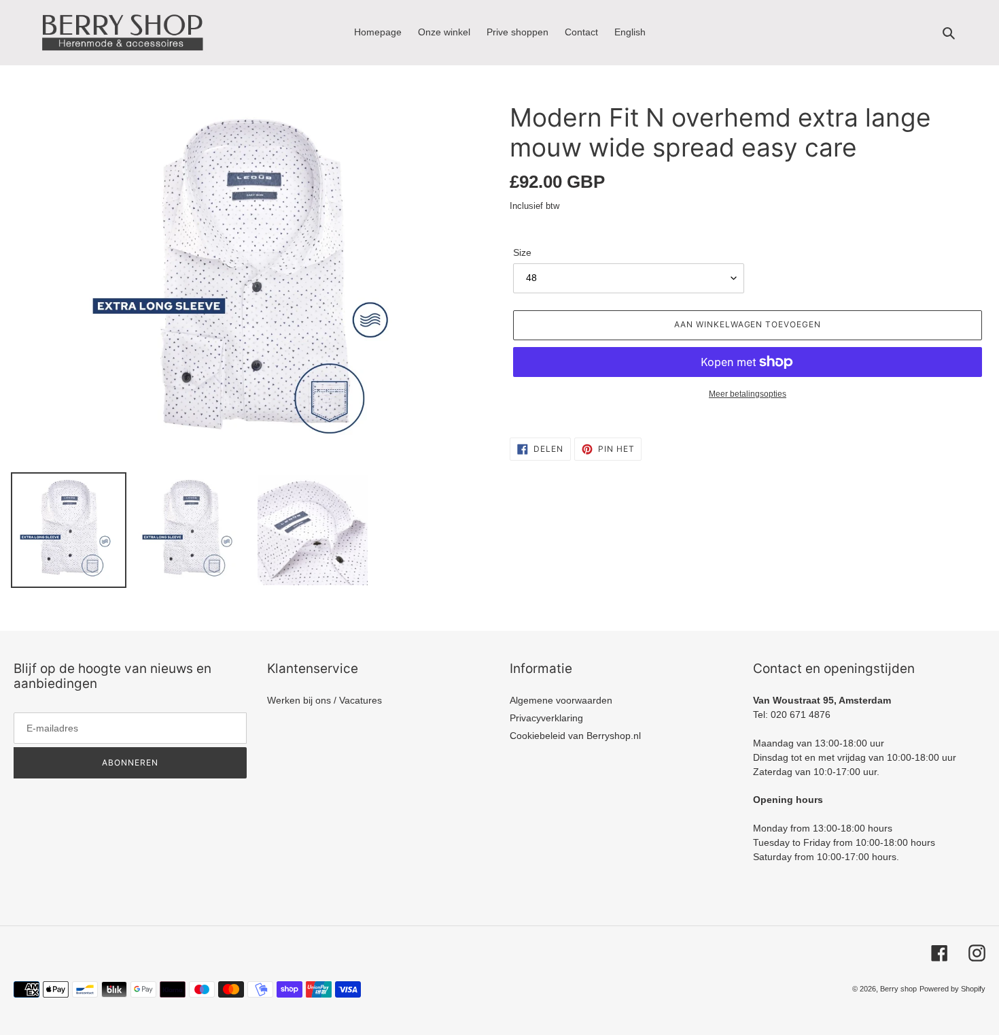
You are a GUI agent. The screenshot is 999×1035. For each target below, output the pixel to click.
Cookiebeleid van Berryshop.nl (575, 735)
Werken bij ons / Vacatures (324, 700)
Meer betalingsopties (747, 394)
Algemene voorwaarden (561, 700)
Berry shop (898, 989)
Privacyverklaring (546, 717)
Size (522, 252)
